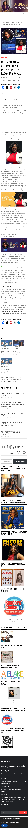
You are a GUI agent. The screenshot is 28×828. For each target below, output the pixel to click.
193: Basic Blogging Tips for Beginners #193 (15, 447)
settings (17, 822)
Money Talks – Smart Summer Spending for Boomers (12, 395)
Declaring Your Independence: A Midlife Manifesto (11, 423)
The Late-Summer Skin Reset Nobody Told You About (13, 775)
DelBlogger (6, 100)
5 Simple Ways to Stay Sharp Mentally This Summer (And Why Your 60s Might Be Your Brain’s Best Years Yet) (12, 404)
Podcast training (6, 381)
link (8, 300)
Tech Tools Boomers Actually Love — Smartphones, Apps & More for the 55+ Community (11, 432)
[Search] (23, 14)
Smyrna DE (15, 381)
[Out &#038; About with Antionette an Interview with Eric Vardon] (18, 343)
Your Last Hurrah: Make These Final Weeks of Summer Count (13, 783)
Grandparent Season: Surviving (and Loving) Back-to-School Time (13, 767)
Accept (4, 825)
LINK (18, 274)
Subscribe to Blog (20, 461)
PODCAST (4, 57)
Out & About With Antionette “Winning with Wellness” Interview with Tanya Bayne (6, 349)
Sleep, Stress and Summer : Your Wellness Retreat (12, 414)
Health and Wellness (16, 379)
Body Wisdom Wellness (11, 377)
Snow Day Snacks (15, 452)
